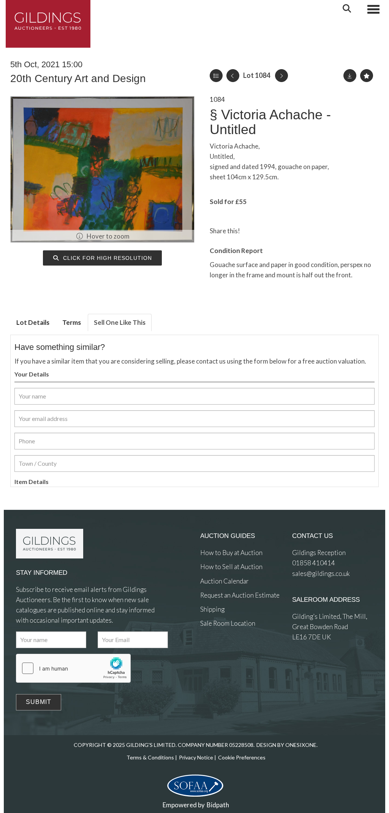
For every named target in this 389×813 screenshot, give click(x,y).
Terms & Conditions (150, 757)
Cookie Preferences (242, 757)
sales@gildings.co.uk (321, 573)
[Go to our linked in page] (222, 651)
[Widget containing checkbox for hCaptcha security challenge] (73, 668)
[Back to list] (216, 75)
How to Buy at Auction (231, 553)
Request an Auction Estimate (240, 595)
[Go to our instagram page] (283, 231)
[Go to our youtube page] (238, 651)
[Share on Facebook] (252, 231)
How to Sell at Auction (231, 567)
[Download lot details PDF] (349, 75)
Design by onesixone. (287, 745)
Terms (71, 322)
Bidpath (218, 805)
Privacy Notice (196, 757)
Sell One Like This (119, 322)
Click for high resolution (106, 258)
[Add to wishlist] (366, 75)
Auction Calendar (224, 581)
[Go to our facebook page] (207, 651)
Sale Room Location (227, 623)
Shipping (212, 609)
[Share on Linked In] (268, 231)
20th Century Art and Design (78, 78)
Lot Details (32, 322)
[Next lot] (281, 75)
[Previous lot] (232, 75)
